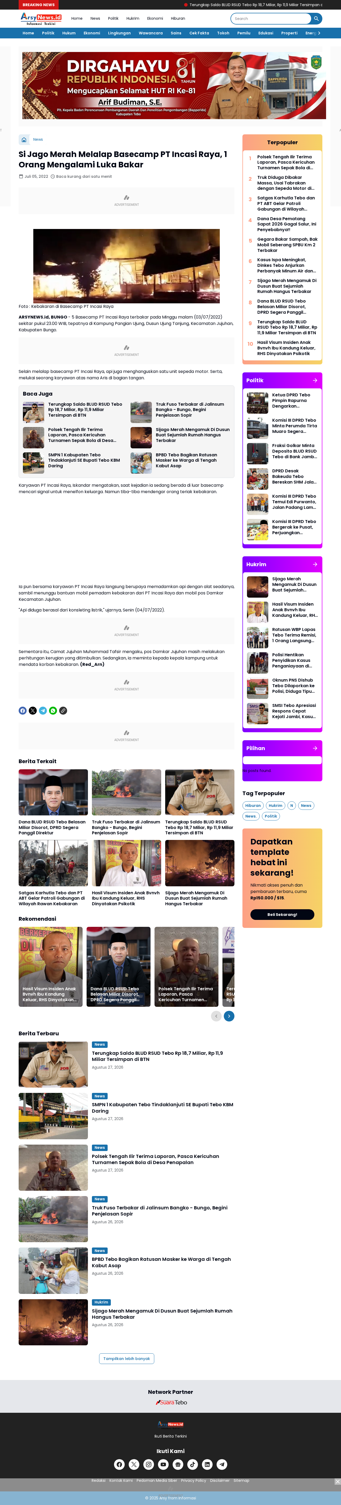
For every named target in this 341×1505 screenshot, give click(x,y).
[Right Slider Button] (317, 33)
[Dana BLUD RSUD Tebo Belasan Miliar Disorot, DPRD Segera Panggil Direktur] (53, 792)
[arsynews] (41, 19)
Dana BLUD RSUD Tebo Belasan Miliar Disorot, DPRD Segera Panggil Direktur (52, 827)
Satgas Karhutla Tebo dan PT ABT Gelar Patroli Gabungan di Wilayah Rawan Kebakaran (52, 898)
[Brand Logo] (170, 1402)
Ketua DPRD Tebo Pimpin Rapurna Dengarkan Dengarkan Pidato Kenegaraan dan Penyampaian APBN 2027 (293, 400)
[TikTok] (192, 1464)
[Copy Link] (63, 711)
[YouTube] (163, 1464)
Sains (176, 33)
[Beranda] (24, 139)
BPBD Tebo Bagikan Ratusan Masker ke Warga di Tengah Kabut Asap (186, 460)
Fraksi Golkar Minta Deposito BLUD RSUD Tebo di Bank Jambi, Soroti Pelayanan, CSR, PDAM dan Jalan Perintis (294, 451)
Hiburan (178, 18)
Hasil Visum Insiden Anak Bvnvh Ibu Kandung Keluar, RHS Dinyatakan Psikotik (126, 898)
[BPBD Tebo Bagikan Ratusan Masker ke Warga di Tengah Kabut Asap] (141, 463)
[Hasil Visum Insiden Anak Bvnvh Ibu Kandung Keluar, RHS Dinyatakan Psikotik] (126, 863)
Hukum (69, 33)
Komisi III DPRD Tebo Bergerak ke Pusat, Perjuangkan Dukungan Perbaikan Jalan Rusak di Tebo (295, 527)
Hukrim (133, 18)
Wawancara (151, 33)
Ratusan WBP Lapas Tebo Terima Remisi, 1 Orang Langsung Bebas (294, 635)
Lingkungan (119, 33)
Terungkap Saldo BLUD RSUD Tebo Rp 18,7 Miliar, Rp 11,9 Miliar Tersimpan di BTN (220, 4)
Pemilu (243, 33)
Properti (289, 33)
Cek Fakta (199, 33)
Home (77, 18)
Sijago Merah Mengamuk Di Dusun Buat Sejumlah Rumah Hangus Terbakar (193, 435)
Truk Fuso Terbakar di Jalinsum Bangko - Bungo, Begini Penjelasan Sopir (190, 410)
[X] (33, 711)
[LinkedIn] (207, 1464)
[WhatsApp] (53, 711)
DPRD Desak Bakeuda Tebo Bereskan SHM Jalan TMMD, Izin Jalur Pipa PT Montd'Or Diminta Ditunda (295, 476)
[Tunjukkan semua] (315, 380)
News (95, 18)
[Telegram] (43, 711)
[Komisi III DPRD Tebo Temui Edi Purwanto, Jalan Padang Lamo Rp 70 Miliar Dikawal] (257, 504)
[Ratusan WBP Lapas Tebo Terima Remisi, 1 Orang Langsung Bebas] (257, 637)
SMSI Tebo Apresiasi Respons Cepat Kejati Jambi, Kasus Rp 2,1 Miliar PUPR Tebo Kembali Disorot (294, 711)
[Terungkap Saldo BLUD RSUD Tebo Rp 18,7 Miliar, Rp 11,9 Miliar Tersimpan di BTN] (33, 412)
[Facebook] (23, 711)
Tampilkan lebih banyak (126, 1358)
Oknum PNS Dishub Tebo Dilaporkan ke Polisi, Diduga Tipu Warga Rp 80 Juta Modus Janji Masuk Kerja (293, 686)
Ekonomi (155, 18)
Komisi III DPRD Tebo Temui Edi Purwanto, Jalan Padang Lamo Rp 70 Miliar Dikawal (294, 502)
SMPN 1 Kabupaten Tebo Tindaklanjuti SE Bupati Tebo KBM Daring (84, 460)
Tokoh (223, 33)
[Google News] (178, 1464)
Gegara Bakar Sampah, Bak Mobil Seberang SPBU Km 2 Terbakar (287, 245)
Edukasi (265, 33)
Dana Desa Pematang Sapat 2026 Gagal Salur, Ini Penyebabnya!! (286, 224)
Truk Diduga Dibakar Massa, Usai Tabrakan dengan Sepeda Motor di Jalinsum (284, 183)
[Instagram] (148, 1464)
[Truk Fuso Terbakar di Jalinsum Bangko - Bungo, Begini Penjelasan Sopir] (141, 412)
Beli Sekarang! (282, 914)
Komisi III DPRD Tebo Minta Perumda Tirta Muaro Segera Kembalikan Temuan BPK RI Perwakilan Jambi (294, 426)
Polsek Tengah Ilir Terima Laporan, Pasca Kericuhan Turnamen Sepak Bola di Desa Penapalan (80, 435)
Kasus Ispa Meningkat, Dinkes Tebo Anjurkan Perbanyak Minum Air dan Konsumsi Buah (285, 265)
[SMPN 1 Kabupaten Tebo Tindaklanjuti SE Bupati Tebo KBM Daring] (33, 463)
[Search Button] (316, 18)
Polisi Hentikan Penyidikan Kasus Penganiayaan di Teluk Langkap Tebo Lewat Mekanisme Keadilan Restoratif (294, 660)
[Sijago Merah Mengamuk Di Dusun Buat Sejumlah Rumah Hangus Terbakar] (141, 437)
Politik (113, 18)
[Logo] (170, 1425)
